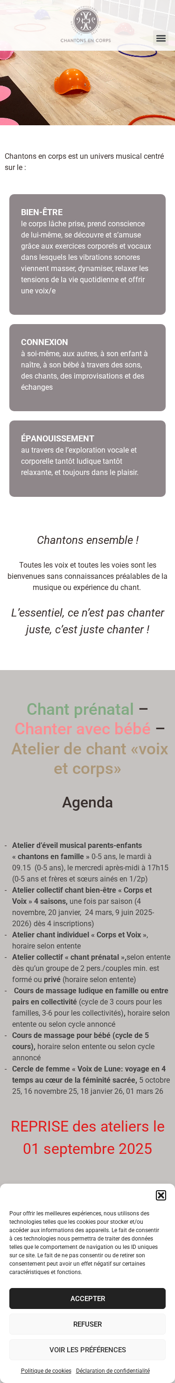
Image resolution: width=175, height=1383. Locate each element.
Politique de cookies (46, 1371)
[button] (161, 1195)
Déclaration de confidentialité (113, 1371)
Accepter (87, 1299)
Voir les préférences (87, 1350)
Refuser (87, 1324)
